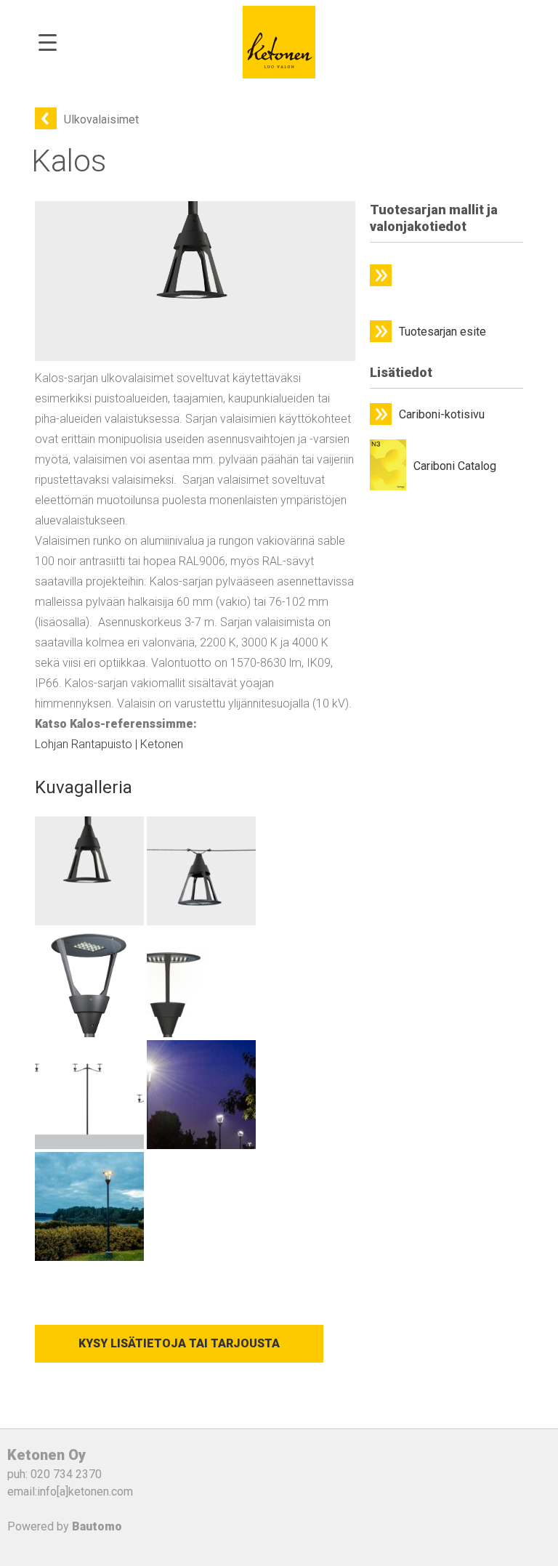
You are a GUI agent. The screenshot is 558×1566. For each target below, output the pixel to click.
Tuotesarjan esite (442, 331)
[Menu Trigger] (48, 42)
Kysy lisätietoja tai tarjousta (179, 1343)
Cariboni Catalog (454, 466)
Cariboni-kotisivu (442, 414)
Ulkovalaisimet (101, 119)
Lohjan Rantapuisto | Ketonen (109, 744)
